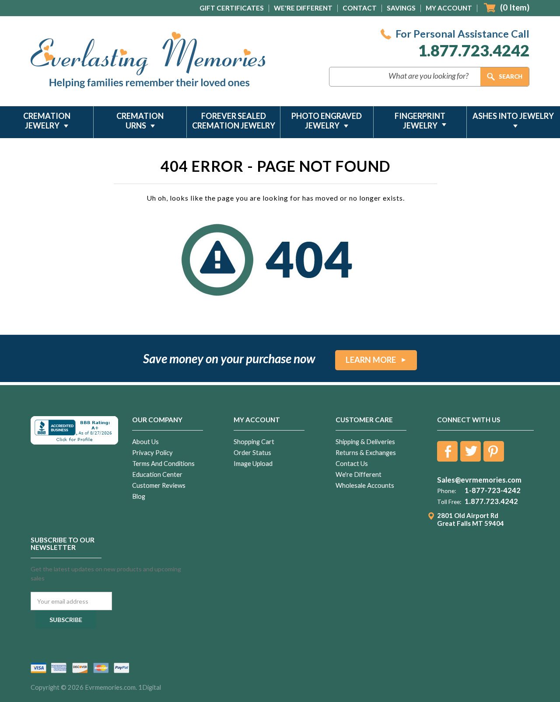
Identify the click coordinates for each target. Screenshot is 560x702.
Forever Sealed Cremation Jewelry (233, 120)
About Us (145, 441)
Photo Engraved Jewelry (326, 120)
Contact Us (352, 463)
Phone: (446, 490)
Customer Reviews (159, 485)
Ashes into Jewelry (513, 116)
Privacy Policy (152, 452)
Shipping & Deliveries (365, 441)
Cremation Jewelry (46, 120)
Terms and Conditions (163, 463)
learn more (371, 360)
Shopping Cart (254, 441)
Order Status (252, 452)
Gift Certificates (232, 8)
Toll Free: (449, 501)
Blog (138, 496)
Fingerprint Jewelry (420, 120)
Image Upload (253, 463)
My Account (449, 8)
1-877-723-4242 (493, 490)
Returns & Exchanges (366, 452)
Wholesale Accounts (365, 485)
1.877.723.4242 (473, 50)
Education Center (157, 474)
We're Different (303, 8)
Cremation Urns (140, 120)
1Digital (149, 687)
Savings (401, 8)
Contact (360, 8)
